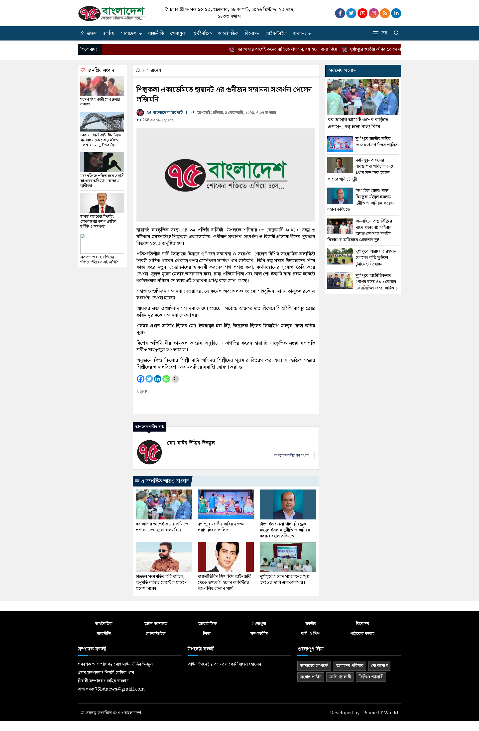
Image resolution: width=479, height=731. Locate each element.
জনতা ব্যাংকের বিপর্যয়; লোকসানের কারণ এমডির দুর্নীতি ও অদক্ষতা (98, 221)
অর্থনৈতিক (202, 33)
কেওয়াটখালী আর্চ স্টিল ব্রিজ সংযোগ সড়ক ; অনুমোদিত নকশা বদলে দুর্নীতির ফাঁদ (100, 140)
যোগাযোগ (379, 665)
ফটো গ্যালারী (340, 677)
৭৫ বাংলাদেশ (129, 713)
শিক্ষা (207, 634)
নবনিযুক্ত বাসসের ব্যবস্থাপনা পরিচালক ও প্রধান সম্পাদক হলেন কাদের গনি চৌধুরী (360, 169)
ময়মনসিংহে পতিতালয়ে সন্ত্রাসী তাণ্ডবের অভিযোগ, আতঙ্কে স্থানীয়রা (102, 181)
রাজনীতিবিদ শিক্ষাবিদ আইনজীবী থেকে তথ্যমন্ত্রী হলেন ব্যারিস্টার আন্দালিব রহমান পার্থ (224, 583)
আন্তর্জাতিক (228, 33)
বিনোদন (252, 33)
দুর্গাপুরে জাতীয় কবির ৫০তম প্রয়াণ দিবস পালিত (375, 49)
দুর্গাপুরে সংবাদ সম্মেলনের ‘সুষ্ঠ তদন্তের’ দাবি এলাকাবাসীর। (284, 580)
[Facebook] (140, 379)
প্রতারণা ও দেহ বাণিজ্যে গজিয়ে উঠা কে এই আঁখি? (99, 260)
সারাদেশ (128, 33)
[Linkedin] (157, 379)
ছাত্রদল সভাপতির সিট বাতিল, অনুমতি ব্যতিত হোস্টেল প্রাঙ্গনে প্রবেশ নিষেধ (161, 583)
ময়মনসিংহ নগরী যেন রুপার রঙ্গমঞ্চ (100, 102)
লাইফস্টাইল (276, 33)
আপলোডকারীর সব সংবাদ (291, 456)
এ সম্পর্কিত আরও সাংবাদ (164, 481)
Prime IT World (380, 713)
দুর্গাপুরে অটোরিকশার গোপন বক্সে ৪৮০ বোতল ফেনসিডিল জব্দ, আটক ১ (377, 281)
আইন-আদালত (155, 624)
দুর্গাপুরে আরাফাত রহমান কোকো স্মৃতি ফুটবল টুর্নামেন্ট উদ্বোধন (376, 257)
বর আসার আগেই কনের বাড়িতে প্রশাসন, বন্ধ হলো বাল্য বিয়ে (273, 49)
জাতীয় (109, 33)
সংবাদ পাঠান (310, 677)
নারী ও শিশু (311, 634)
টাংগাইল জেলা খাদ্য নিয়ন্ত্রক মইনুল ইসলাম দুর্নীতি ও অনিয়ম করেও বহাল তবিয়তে (285, 530)
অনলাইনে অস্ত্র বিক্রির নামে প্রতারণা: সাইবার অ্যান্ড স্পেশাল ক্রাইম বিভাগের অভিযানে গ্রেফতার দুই (359, 230)
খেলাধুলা (178, 33)
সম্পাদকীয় (259, 634)
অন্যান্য (299, 33)
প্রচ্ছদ (92, 33)
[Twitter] (149, 379)
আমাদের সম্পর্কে (314, 665)
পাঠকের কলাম (362, 634)
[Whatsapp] (166, 379)
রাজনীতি (156, 33)
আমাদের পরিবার (349, 665)
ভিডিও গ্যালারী (371, 677)
